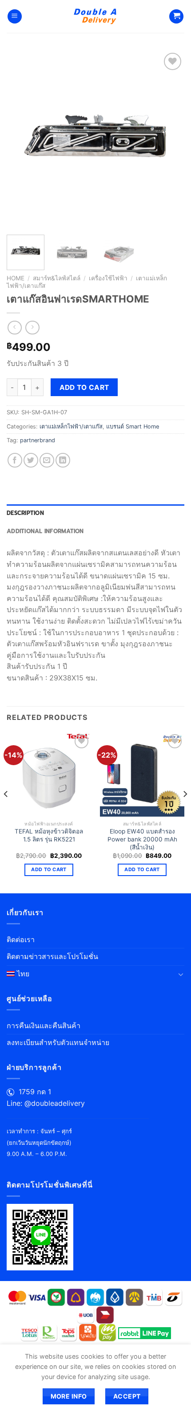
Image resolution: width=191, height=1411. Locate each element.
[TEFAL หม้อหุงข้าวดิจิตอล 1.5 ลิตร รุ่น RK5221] (49, 774)
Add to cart (84, 387)
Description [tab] (25, 513)
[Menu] (15, 16)
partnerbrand (37, 440)
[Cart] (176, 16)
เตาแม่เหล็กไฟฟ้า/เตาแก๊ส (71, 426)
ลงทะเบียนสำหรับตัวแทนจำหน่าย (58, 1042)
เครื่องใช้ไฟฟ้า (108, 278)
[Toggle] (180, 974)
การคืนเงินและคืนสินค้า (43, 1025)
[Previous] (21, 139)
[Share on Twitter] (31, 460)
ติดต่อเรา (21, 939)
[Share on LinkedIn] (63, 460)
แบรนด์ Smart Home (132, 426)
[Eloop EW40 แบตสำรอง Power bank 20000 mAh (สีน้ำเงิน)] (142, 774)
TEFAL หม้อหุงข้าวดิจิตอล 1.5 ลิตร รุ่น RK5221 (49, 835)
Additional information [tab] (45, 531)
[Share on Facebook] (15, 460)
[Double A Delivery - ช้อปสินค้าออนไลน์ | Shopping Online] (96, 16)
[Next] (170, 139)
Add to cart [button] (49, 869)
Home (15, 278)
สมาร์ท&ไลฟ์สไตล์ (56, 278)
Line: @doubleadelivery (46, 1103)
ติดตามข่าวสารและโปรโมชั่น (52, 956)
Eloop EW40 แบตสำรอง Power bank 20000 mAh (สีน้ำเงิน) (142, 839)
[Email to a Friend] (47, 460)
